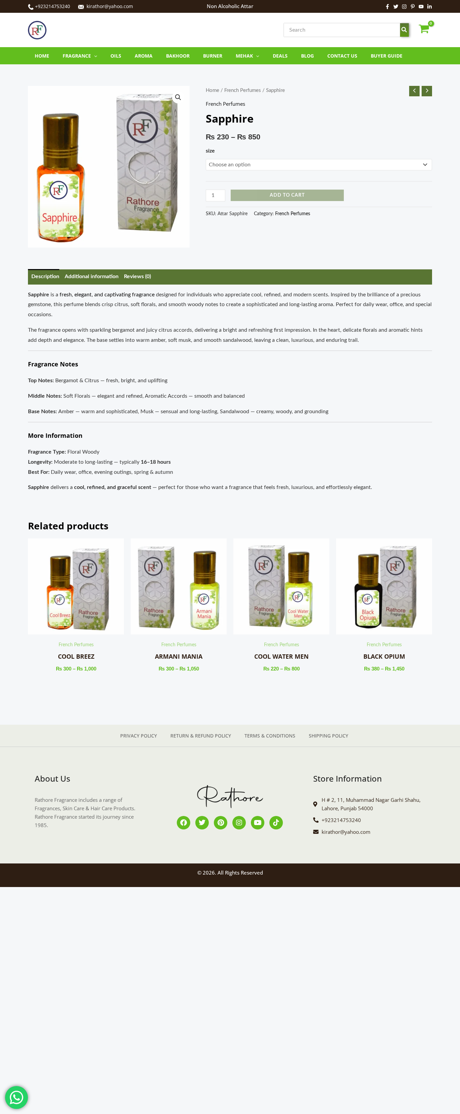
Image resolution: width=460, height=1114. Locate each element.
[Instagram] (404, 6)
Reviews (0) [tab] (137, 276)
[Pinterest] (412, 6)
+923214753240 (52, 6)
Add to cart (287, 192)
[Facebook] (387, 6)
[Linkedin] (429, 6)
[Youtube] (421, 6)
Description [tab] (45, 276)
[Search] (404, 30)
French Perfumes (242, 90)
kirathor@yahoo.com (110, 6)
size (210, 151)
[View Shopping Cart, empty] (424, 30)
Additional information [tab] (92, 276)
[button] (94, 56)
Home (212, 90)
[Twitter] (395, 6)
